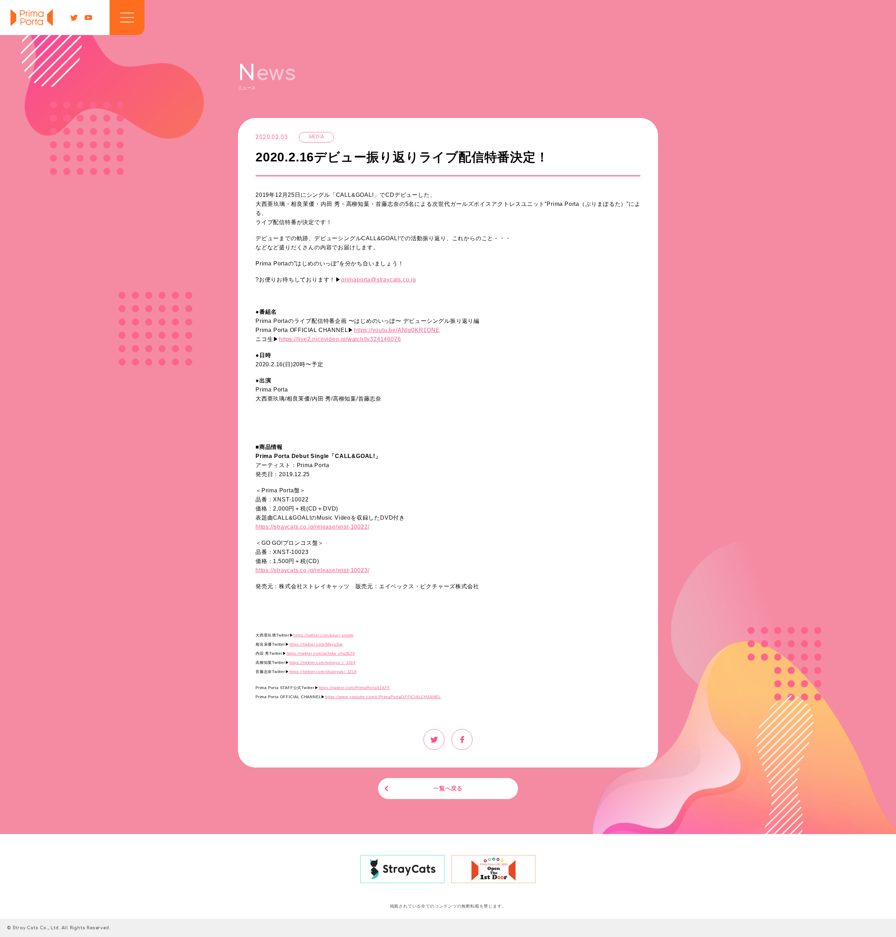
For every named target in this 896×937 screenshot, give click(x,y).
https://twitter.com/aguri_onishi (323, 635)
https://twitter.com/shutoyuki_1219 (323, 671)
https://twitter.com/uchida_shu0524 (321, 653)
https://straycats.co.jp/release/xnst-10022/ (312, 527)
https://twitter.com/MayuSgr (316, 644)
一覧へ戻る (448, 788)
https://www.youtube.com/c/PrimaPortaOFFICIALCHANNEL (383, 697)
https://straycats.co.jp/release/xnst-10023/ (312, 570)
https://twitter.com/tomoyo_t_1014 (322, 662)
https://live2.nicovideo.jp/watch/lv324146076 (340, 339)
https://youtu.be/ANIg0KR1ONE (397, 330)
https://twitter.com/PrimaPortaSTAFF (354, 688)
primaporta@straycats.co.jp (378, 280)
